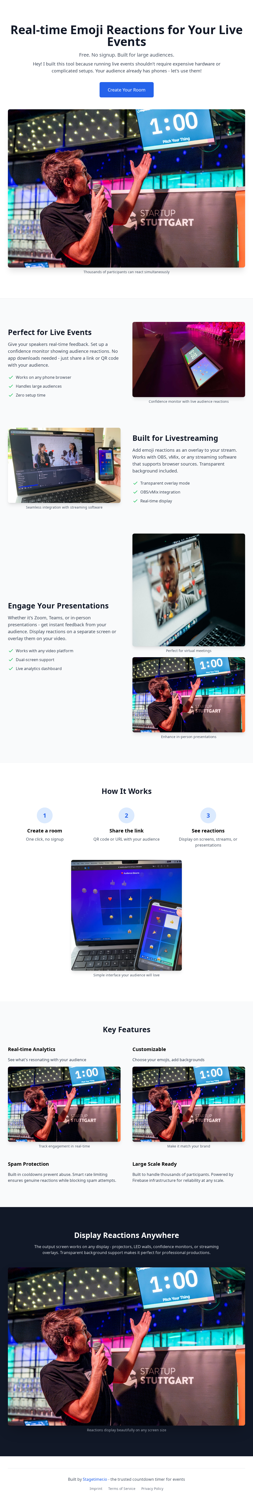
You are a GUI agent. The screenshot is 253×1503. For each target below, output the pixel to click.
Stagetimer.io (95, 1479)
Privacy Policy (152, 1488)
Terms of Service (121, 1488)
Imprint (96, 1488)
